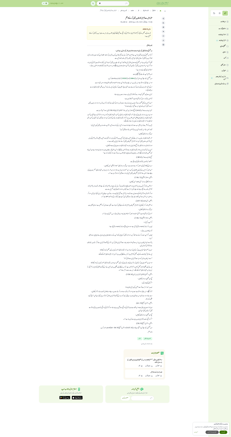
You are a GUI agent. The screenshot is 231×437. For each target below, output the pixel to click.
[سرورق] (160, 10)
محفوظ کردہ (224, 71)
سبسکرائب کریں (125, 398)
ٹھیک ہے (223, 432)
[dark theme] (214, 13)
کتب (225, 58)
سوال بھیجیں (223, 65)
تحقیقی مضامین (223, 46)
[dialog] (211, 428)
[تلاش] (93, 3)
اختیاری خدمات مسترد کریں (212, 432)
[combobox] (114, 3)
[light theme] (219, 13)
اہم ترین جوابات (221, 40)
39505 (124, 78)
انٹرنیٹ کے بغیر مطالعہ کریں (218, 78)
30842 (132, 78)
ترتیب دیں (196, 432)
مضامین (224, 52)
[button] (163, 18)
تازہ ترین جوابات (222, 34)
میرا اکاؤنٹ (223, 21)
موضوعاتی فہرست (222, 28)
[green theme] (225, 13)
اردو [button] (44, 3)
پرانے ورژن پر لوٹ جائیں (220, 83)
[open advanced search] (99, 3)
